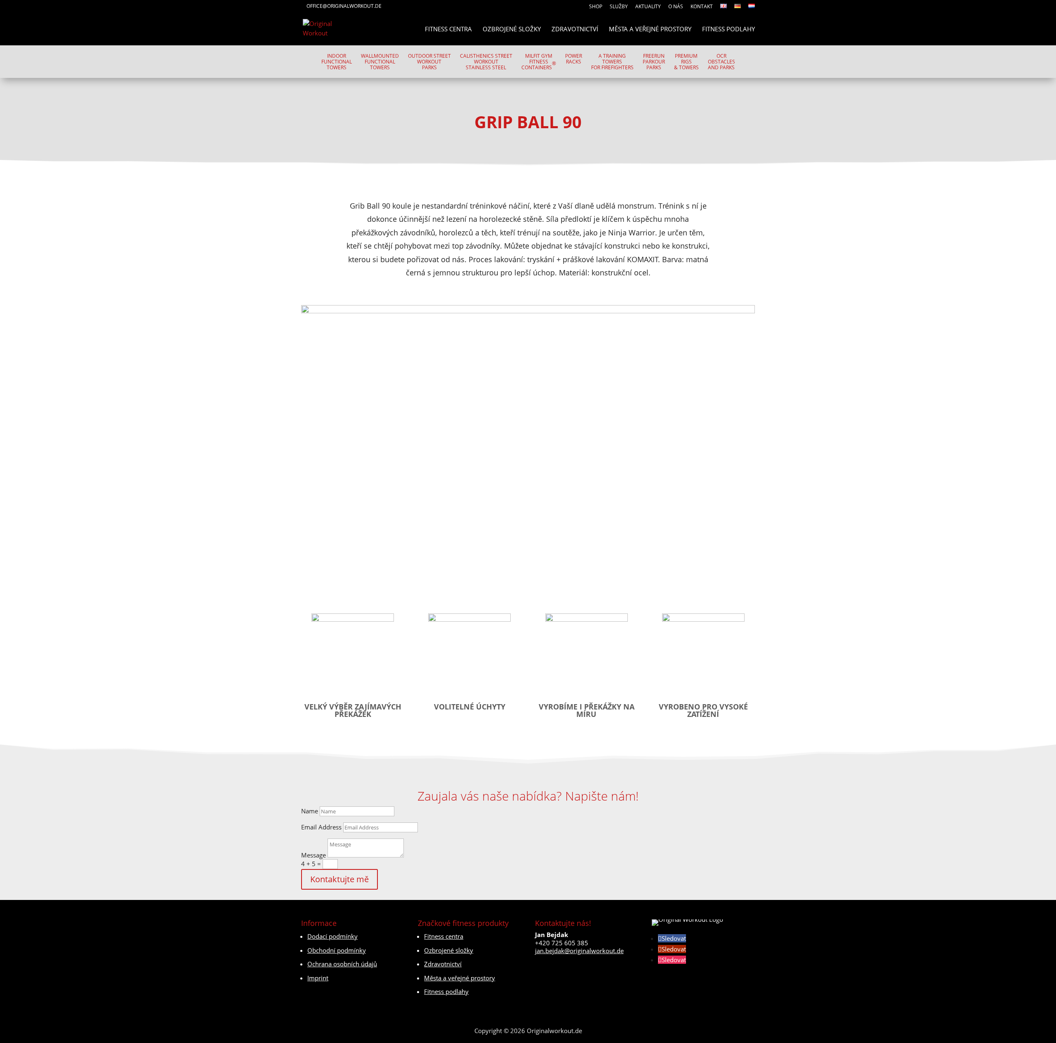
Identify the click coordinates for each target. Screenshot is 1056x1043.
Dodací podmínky (332, 936)
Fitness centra (448, 29)
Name (309, 811)
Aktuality (648, 7)
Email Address (321, 827)
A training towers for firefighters (612, 62)
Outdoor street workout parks (429, 62)
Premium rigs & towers (686, 62)
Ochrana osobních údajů (342, 964)
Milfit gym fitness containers (538, 62)
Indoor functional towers (336, 62)
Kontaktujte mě (339, 879)
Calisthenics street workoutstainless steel (486, 62)
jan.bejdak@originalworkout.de (579, 951)
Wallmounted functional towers (380, 62)
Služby (619, 7)
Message (313, 855)
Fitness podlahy (728, 29)
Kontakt (702, 7)
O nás (675, 7)
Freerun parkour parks (654, 62)
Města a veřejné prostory (650, 29)
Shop (595, 7)
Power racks (573, 59)
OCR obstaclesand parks (721, 62)
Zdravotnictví (575, 29)
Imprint (317, 978)
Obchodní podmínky (336, 950)
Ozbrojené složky (512, 29)
